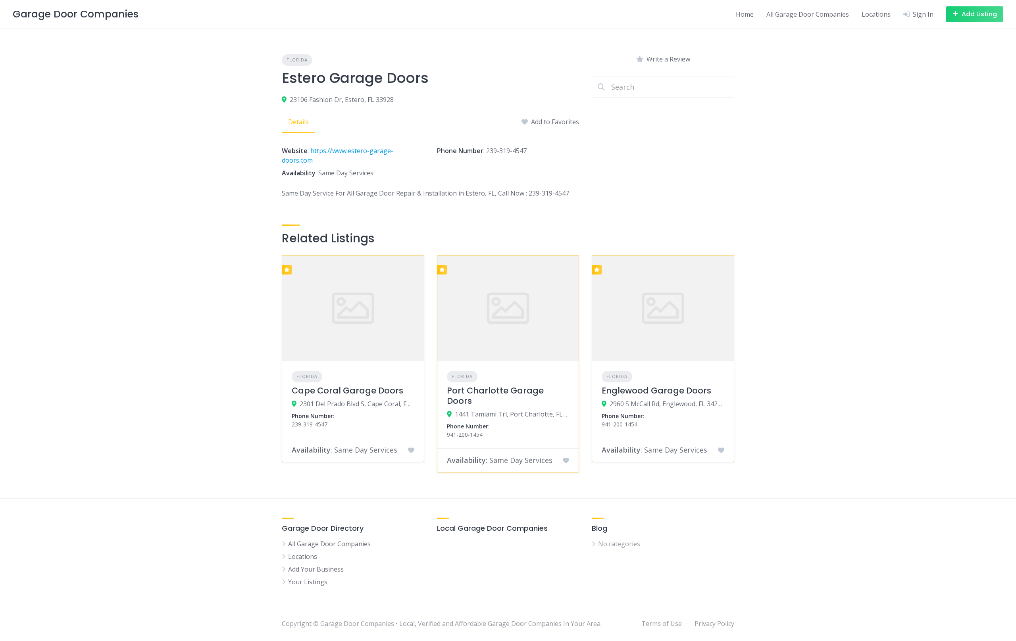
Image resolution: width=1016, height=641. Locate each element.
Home (745, 14)
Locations (876, 14)
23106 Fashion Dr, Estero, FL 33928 (342, 99)
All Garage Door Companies (807, 14)
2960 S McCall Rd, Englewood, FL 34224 (667, 403)
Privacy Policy (714, 623)
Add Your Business (316, 569)
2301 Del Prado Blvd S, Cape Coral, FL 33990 (357, 403)
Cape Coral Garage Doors (347, 390)
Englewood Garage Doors (656, 390)
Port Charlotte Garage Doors (495, 396)
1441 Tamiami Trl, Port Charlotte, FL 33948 (512, 414)
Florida (297, 60)
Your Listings (307, 582)
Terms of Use (661, 623)
